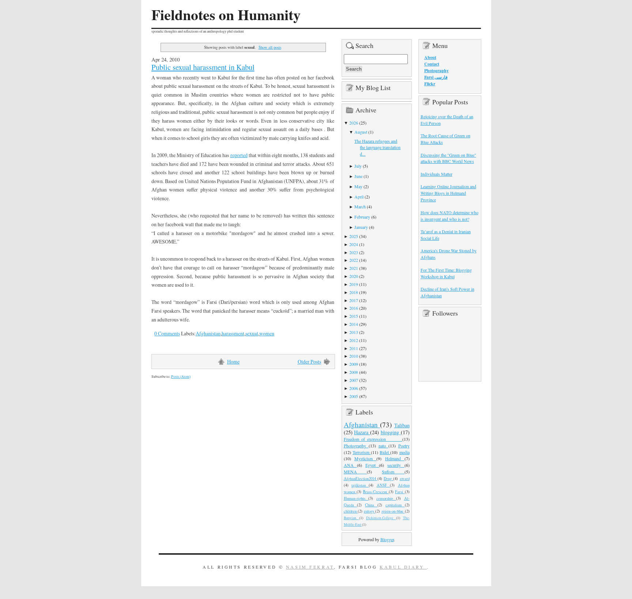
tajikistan (360, 485)
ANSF (383, 485)
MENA (355, 472)
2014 (353, 324)
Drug (388, 478)
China (371, 504)
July (358, 166)
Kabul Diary (403, 567)
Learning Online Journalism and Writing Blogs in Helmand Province (448, 192)
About (430, 57)
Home (233, 361)
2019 (353, 284)
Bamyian (351, 518)
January (361, 227)
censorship (386, 498)
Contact (431, 64)
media (404, 452)
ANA (350, 465)
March (360, 206)
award (405, 478)
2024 (353, 244)
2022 (353, 260)
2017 (353, 300)
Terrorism (362, 452)
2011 (353, 348)
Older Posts (309, 361)
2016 (353, 308)
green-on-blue (393, 511)
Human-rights (356, 498)
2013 (353, 332)
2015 (353, 316)
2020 (353, 276)
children (351, 511)
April (359, 197)
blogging (391, 432)
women (266, 333)
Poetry (404, 446)
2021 (353, 268)
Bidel (385, 452)
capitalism (395, 504)
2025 (353, 236)
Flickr (429, 84)
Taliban (402, 425)
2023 (353, 252)
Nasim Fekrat (310, 567)
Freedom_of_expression (373, 439)
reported (239, 155)
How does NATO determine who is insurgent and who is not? (449, 215)
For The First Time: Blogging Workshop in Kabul (446, 273)
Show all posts (270, 47)
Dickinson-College (381, 518)
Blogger (387, 539)
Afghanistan (208, 333)
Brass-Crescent (375, 491)
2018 (353, 292)
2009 (353, 364)
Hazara (362, 432)
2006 (353, 388)
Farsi (400, 491)
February (362, 217)
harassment (233, 333)
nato (383, 446)
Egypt (372, 465)
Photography (356, 446)
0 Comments (167, 333)
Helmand (395, 458)
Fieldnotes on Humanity (226, 14)
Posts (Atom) (181, 376)
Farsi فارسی (436, 77)
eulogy (370, 511)
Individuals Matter (436, 174)
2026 (353, 123)
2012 (353, 340)
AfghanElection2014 (360, 478)
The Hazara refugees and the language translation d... (377, 147)
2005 (353, 396)
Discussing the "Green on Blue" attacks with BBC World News (448, 158)
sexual (251, 333)
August (360, 132)
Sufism (393, 472)
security (395, 465)
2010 (353, 356)
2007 (353, 380)
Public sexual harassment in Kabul (203, 67)
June (358, 176)
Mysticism (365, 458)
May (358, 186)
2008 (353, 372)
